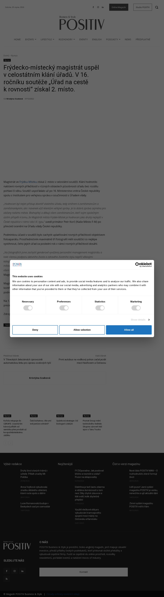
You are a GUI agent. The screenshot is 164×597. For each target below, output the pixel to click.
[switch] (64, 307)
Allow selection (82, 329)
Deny (35, 329)
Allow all (129, 329)
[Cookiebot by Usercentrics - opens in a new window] (138, 264)
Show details (138, 319)
